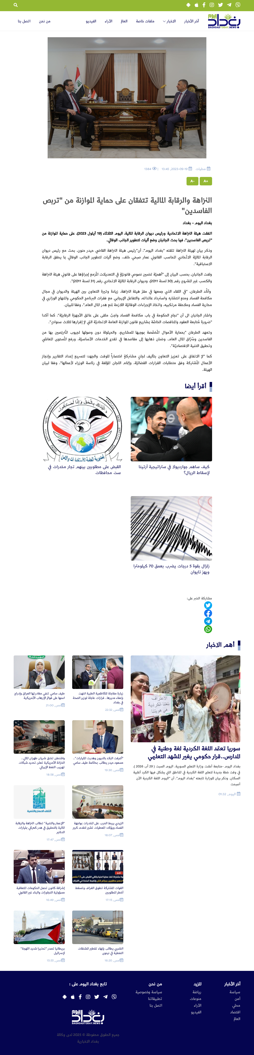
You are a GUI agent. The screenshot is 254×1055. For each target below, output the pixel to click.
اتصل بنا (24, 21)
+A (206, 181)
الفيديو (91, 21)
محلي (236, 1005)
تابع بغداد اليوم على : (88, 984)
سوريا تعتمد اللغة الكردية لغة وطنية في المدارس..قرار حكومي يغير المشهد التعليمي (194, 752)
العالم (124, 21)
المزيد (197, 984)
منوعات (195, 999)
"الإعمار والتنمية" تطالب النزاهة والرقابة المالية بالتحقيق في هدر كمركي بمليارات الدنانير (40, 827)
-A (192, 181)
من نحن (45, 21)
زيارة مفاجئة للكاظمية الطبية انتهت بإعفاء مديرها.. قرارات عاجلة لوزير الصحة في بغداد (98, 698)
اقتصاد (235, 1012)
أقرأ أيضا (195, 386)
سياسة (234, 992)
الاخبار (171, 21)
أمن (237, 999)
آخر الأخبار (191, 21)
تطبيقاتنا (155, 999)
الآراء (108, 21)
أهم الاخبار (220, 645)
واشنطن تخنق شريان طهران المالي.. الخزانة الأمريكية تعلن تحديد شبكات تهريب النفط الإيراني (42, 762)
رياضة (196, 992)
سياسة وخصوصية (148, 992)
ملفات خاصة (145, 21)
